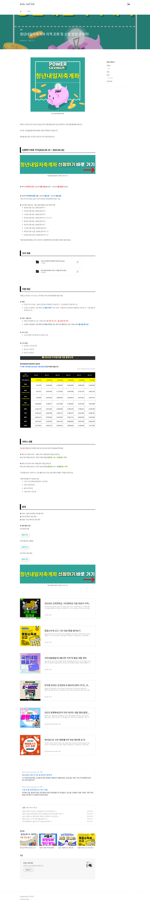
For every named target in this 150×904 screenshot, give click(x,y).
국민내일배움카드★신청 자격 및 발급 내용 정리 (36, 821)
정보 (109, 68)
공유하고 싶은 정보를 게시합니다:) (33, 866)
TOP (128, 897)
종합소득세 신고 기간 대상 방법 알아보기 (34, 819)
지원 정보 (109, 81)
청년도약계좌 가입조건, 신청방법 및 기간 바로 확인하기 (38, 811)
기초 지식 (110, 78)
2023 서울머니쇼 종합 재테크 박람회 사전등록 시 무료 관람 (39, 816)
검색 (123, 4)
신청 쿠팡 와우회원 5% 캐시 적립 (35, 790)
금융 (23, 807)
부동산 (109, 65)
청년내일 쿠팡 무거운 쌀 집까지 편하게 (37, 775)
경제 (108, 75)
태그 (29, 11)
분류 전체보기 (111, 62)
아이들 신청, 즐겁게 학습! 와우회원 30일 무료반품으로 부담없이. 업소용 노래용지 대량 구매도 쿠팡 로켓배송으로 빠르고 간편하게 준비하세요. (57, 793)
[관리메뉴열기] (146, 3)
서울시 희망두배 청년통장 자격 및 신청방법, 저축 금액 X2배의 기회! (42, 814)
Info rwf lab (27, 4)
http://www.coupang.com (30, 772)
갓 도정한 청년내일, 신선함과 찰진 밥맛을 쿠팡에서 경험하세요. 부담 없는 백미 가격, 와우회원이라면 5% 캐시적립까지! (56, 779)
